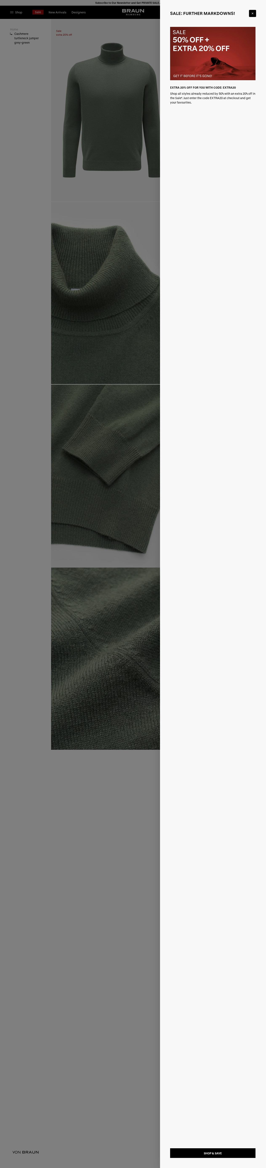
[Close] (252, 13)
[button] (133, 584)
